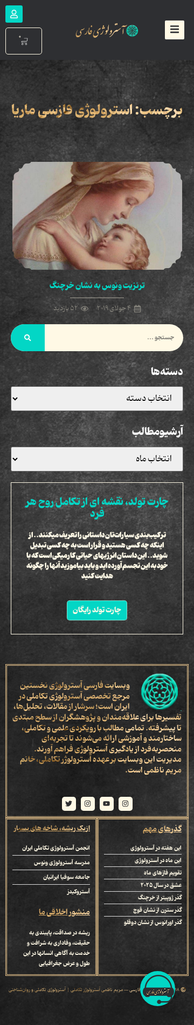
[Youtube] (107, 804)
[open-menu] (174, 29)
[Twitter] (69, 804)
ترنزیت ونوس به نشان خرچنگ (97, 285)
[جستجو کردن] (28, 337)
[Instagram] (126, 804)
